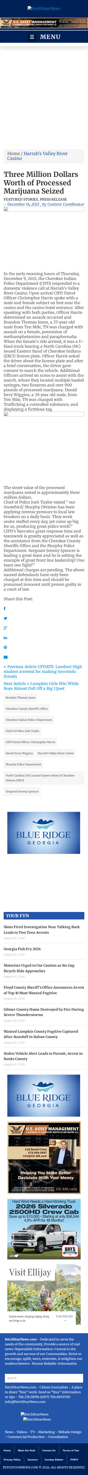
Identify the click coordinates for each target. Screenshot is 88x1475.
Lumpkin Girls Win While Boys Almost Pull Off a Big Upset (41, 686)
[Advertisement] (44, 97)
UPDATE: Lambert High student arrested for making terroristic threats (43, 671)
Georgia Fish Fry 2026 (22, 949)
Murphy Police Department (23, 764)
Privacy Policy (12, 1459)
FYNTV (74, 1459)
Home (13, 153)
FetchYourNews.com (21, 1387)
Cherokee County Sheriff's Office (27, 708)
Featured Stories (21, 199)
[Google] (5, 627)
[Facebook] (4, 608)
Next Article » (16, 683)
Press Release (53, 199)
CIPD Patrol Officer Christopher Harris (30, 742)
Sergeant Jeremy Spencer (22, 791)
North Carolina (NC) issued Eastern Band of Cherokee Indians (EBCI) (40, 778)
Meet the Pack (26, 1450)
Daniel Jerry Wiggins (19, 753)
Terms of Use (71, 1450)
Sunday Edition (54, 1459)
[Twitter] (5, 618)
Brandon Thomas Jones (20, 697)
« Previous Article (20, 666)
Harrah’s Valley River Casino (56, 753)
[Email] (6, 657)
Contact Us (48, 1450)
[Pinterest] (5, 647)
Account (33, 1459)
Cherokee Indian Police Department (29, 720)
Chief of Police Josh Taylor (22, 731)
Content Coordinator (65, 204)
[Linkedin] (5, 637)
